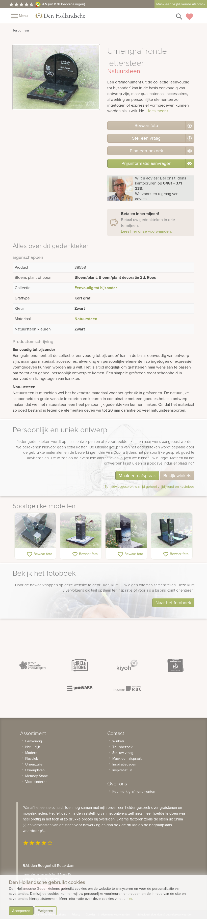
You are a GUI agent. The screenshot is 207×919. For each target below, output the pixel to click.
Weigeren (45, 910)
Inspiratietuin (122, 770)
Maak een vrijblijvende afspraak (180, 4)
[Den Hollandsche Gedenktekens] (60, 16)
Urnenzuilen (34, 764)
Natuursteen (85, 319)
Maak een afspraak (137, 475)
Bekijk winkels (177, 475)
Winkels (118, 741)
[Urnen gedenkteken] (80, 530)
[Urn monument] (171, 530)
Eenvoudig (33, 741)
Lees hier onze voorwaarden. (146, 231)
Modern (31, 752)
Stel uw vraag (122, 752)
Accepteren (21, 910)
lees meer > (158, 110)
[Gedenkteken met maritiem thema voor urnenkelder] (126, 530)
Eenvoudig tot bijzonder (95, 288)
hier (129, 898)
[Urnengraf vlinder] (35, 530)
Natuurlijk (32, 746)
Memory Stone (36, 775)
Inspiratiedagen (124, 764)
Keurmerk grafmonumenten (133, 791)
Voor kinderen (36, 781)
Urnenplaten (35, 770)
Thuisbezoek (122, 746)
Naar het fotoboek (173, 602)
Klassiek (31, 758)
